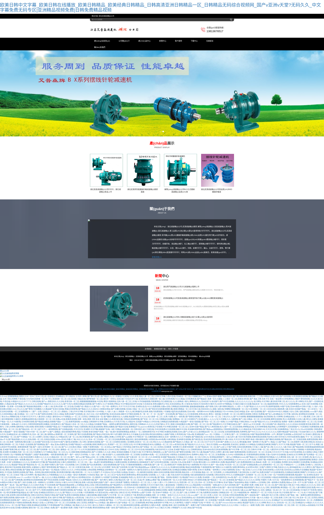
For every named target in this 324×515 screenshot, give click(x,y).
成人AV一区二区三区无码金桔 (287, 510)
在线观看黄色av (294, 424)
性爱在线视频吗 (48, 510)
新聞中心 (162, 41)
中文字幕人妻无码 (290, 434)
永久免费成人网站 (310, 472)
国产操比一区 (47, 490)
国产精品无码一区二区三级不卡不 (32, 449)
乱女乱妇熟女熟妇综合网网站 (150, 454)
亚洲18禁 (191, 431)
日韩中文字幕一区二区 (260, 469)
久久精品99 (130, 442)
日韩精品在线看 (165, 439)
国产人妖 (242, 439)
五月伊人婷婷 (81, 416)
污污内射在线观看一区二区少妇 (38, 419)
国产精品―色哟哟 (33, 492)
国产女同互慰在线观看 (160, 482)
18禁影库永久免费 (217, 482)
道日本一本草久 (109, 419)
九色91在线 (170, 416)
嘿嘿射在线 (14, 437)
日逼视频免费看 (304, 480)
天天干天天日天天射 (127, 426)
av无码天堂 (278, 490)
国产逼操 (26, 490)
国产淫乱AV (72, 497)
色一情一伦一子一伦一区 (149, 434)
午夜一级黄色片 (111, 426)
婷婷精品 (100, 490)
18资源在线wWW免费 (156, 459)
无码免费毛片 (55, 444)
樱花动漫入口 (28, 462)
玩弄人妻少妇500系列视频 (240, 457)
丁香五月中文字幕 (76, 431)
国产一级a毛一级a (12, 505)
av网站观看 (91, 490)
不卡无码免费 (49, 505)
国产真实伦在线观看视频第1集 (160, 429)
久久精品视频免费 (230, 492)
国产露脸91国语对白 (112, 437)
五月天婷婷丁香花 (108, 487)
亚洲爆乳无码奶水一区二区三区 (139, 462)
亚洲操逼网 (123, 497)
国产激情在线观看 (192, 437)
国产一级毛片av (244, 444)
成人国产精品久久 (104, 416)
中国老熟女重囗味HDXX (276, 480)
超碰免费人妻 (282, 429)
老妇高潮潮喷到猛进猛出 (16, 512)
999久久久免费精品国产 (235, 495)
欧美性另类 (166, 490)
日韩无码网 (36, 421)
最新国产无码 (103, 510)
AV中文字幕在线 (74, 502)
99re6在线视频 (306, 449)
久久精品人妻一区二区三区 (192, 462)
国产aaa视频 (127, 457)
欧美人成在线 (87, 502)
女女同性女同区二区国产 (255, 487)
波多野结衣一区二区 (113, 490)
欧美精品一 (62, 497)
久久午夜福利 (185, 457)
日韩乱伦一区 (110, 477)
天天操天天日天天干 (28, 437)
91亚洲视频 (253, 429)
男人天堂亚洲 (186, 424)
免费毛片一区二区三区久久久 (82, 507)
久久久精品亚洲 (245, 449)
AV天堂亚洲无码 (101, 512)
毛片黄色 (257, 421)
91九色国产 (95, 492)
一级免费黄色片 (285, 500)
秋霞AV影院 (192, 490)
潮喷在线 (133, 444)
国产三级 (183, 512)
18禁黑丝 (173, 474)
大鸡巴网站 (126, 467)
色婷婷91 (195, 474)
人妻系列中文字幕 (277, 469)
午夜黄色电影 (93, 467)
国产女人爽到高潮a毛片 (214, 447)
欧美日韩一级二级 (157, 419)
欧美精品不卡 (134, 447)
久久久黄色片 (306, 487)
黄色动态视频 (142, 495)
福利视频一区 (127, 449)
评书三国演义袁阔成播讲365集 (178, 444)
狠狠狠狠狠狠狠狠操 (88, 421)
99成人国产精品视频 (295, 467)
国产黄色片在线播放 (33, 429)
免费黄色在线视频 (210, 512)
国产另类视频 (285, 416)
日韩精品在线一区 (95, 437)
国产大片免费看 (239, 437)
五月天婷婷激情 (261, 447)
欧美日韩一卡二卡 (82, 492)
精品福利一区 (300, 495)
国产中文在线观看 (227, 421)
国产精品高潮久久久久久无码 (19, 459)
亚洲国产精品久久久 (182, 469)
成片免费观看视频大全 (246, 482)
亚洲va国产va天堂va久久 (188, 452)
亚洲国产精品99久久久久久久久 (49, 424)
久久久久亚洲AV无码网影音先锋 (298, 444)
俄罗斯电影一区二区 (94, 419)
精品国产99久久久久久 (138, 437)
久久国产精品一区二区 (284, 462)
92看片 (63, 482)
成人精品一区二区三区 (27, 469)
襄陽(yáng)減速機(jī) (156, 376)
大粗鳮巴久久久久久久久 (159, 487)
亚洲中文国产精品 (196, 447)
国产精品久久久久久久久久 (25, 424)
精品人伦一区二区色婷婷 (212, 492)
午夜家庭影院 (206, 487)
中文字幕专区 (146, 472)
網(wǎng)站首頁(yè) (102, 41)
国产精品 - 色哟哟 (164, 497)
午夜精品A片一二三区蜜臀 (294, 485)
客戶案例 (178, 41)
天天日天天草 (271, 449)
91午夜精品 (65, 437)
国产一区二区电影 (241, 497)
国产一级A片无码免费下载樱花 (117, 502)
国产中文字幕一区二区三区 (239, 469)
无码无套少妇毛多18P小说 (127, 419)
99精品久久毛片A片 (271, 416)
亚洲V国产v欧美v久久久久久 (227, 462)
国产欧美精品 (39, 464)
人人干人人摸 (300, 437)
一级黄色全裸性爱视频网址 (118, 444)
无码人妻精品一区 (268, 510)
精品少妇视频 (82, 452)
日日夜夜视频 (192, 434)
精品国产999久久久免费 (191, 497)
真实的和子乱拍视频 (13, 487)
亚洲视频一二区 (208, 497)
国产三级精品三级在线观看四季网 (62, 452)
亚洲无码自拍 (114, 434)
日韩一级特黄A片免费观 (275, 502)
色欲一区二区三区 (25, 472)
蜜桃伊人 (98, 497)
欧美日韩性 (26, 487)
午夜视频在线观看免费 (285, 495)
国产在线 (94, 457)
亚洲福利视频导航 (195, 449)
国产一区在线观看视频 (98, 480)
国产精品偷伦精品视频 (32, 426)
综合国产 (215, 421)
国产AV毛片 (68, 424)
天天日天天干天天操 (280, 472)
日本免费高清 (190, 419)
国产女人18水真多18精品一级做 (74, 467)
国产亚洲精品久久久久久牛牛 (76, 480)
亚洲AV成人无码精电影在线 (138, 507)
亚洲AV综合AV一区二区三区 (220, 510)
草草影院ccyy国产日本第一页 (142, 512)
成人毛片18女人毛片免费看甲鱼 (95, 434)
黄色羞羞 (242, 462)
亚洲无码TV (206, 421)
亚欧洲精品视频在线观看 (104, 507)
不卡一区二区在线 (312, 457)
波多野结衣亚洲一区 (86, 497)
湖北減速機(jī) (130, 376)
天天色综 (8, 492)
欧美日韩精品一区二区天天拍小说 (187, 429)
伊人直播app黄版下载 (151, 500)
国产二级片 (37, 467)
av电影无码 (112, 512)
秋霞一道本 (82, 439)
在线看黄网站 (282, 449)
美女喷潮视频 (84, 457)
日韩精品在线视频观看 (180, 426)
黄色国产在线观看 (284, 454)
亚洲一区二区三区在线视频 (259, 497)
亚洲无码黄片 (28, 477)
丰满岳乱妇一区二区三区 (140, 502)
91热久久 (205, 477)
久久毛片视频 (181, 500)
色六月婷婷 (278, 437)
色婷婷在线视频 (19, 492)
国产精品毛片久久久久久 (194, 464)
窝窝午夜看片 (50, 485)
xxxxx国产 (314, 431)
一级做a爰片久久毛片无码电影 (223, 505)
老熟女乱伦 (203, 434)
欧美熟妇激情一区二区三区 (305, 442)
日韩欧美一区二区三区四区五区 (162, 507)
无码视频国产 (293, 447)
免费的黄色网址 (238, 487)
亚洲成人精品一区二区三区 (136, 429)
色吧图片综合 (287, 482)
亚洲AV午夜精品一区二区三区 (167, 512)
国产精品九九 (181, 434)
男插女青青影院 (71, 429)
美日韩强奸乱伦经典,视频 (142, 431)
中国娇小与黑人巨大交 (269, 500)
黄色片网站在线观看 (56, 480)
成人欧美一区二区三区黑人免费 (160, 437)
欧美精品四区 (85, 472)
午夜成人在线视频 (26, 464)
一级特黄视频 (52, 449)
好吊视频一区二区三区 (51, 467)
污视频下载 (261, 480)
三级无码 (173, 482)
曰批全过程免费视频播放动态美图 (302, 497)
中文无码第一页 (258, 444)
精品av (289, 502)
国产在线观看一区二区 (45, 469)
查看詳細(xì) (157, 277)
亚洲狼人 (308, 485)
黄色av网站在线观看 (14, 490)
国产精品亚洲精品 (42, 442)
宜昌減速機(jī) (182, 376)
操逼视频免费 (272, 424)
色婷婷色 (243, 452)
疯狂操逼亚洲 (295, 487)
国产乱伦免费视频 (94, 485)
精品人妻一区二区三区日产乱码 (108, 495)
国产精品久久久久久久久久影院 (247, 500)
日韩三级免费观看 (272, 507)
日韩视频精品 (228, 480)
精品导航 (271, 447)
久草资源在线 (180, 454)
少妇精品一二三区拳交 (221, 454)
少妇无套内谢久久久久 (307, 452)
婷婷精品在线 (248, 447)
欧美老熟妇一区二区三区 (77, 482)
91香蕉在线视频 (120, 482)
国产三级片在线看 (25, 502)
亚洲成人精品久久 (50, 457)
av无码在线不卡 (298, 454)
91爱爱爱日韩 (156, 411)
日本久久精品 (58, 434)
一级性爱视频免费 (56, 474)
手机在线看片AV (258, 449)
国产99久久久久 (254, 452)
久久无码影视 (154, 477)
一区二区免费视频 (20, 431)
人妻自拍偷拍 (169, 505)
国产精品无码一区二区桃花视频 (293, 459)
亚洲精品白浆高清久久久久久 (50, 512)
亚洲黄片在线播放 (10, 472)
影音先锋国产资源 (96, 452)
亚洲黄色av (108, 442)
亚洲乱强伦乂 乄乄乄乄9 (208, 439)
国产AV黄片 (97, 424)
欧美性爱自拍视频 (259, 457)
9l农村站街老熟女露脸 (295, 457)
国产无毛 (120, 485)
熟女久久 (156, 462)
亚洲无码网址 (175, 424)
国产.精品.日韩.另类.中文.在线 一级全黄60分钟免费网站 (272, 419)
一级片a (228, 477)
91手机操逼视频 (143, 421)
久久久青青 (133, 416)
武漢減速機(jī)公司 (142, 376)
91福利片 (17, 439)
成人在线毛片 (49, 416)
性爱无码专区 (36, 490)
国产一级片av (76, 477)
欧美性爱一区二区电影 (64, 454)
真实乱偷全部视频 (95, 447)
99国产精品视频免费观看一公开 (263, 454)
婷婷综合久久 (195, 421)
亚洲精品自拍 (288, 437)
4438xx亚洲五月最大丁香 (66, 459)
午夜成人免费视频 (80, 447)
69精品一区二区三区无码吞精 (258, 439)
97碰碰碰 (300, 469)
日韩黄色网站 (196, 469)
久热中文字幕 (159, 416)
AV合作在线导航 (295, 472)
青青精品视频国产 (217, 477)
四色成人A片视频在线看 (196, 500)
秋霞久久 (38, 477)
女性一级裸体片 (39, 502)
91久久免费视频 (153, 426)
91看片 (64, 502)
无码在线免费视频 (244, 467)
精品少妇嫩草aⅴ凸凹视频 (255, 502)
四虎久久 (132, 497)
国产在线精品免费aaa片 (252, 485)
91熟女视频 (28, 447)
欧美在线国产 (99, 502)
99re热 (230, 497)
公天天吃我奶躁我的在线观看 (92, 469)
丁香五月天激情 (211, 464)
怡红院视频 (268, 437)
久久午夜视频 (108, 424)
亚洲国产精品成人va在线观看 (79, 464)
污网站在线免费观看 (131, 439)
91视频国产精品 (50, 447)
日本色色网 (169, 419)
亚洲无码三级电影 (238, 464)
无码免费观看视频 (232, 452)
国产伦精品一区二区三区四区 (151, 467)
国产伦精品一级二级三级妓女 (85, 510)
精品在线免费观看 (193, 487)
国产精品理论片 (216, 444)
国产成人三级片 (136, 480)
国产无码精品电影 (65, 449)
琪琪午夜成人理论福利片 (255, 459)
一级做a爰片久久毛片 (18, 444)
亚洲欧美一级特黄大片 (173, 467)
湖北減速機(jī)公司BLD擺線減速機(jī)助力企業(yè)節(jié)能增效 (188, 337)
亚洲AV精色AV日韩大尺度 (300, 426)
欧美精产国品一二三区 (59, 442)
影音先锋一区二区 (72, 421)
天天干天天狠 (283, 464)
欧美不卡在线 (192, 482)
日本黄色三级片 (216, 480)
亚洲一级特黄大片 (172, 457)
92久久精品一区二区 (192, 477)
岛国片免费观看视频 (237, 472)
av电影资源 (146, 485)
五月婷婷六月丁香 (195, 512)
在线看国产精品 (100, 444)
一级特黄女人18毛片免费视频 (222, 490)
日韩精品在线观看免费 (169, 442)
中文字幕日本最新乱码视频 (166, 452)
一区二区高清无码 (161, 474)
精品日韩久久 (42, 495)
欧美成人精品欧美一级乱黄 (118, 480)
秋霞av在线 (60, 439)
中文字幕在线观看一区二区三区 (175, 447)
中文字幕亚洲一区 (140, 457)
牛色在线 (6, 421)
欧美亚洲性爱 (243, 419)
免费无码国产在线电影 (73, 434)
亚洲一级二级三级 (39, 454)
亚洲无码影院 (267, 490)
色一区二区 (39, 485)
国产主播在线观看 (118, 429)
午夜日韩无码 (243, 492)
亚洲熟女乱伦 (141, 426)
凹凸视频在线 (166, 421)
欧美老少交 (177, 497)
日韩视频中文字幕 (96, 442)
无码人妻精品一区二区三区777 (67, 469)
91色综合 (91, 495)
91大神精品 (250, 464)
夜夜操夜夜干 (144, 482)
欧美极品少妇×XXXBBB (224, 431)
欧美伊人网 (298, 462)
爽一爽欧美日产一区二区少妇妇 (259, 512)
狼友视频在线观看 (48, 492)
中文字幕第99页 (202, 510)
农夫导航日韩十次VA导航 (94, 431)
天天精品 (179, 477)
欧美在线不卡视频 (174, 485)
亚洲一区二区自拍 (95, 459)
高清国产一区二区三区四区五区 (120, 464)
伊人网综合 (70, 416)
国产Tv (45, 452)
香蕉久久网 (112, 500)
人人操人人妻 (164, 495)
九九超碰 (124, 437)
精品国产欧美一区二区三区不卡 (302, 464)
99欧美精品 (53, 495)
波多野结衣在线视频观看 (33, 500)
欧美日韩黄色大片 (99, 464)
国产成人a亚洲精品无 (273, 434)
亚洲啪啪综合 (133, 482)
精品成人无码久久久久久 (64, 490)
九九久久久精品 (51, 497)
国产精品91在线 (121, 447)
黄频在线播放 (109, 447)
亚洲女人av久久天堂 (253, 490)
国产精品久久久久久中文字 (256, 426)
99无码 (100, 421)
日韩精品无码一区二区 (227, 512)
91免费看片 (37, 472)
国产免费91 (177, 480)
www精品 (84, 442)
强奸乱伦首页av (143, 490)
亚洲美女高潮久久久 (8, 429)
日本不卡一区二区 (136, 510)
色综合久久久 (283, 487)
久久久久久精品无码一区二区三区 (56, 477)
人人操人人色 (316, 426)
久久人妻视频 (232, 439)
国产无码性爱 (121, 487)
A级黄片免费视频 (174, 510)
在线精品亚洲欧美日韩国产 (266, 464)
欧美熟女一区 (120, 507)
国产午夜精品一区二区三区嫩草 (29, 457)
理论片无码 (31, 507)
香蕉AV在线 (216, 507)
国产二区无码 (188, 480)
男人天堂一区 (270, 495)
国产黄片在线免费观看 (83, 454)
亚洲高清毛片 (144, 419)
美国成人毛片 (288, 431)
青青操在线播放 (122, 472)
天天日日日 (78, 449)
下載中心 (194, 41)
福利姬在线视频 (146, 492)
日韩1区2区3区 (124, 512)
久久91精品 (88, 444)
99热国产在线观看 (110, 497)
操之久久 (316, 477)
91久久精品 (179, 419)
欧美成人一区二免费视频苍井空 (142, 452)
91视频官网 (309, 469)
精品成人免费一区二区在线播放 (268, 482)
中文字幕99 (217, 502)
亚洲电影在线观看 (184, 459)
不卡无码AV (105, 492)
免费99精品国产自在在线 (287, 452)
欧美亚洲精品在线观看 (82, 424)
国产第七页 (91, 416)
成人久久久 (290, 421)
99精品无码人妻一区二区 (68, 457)
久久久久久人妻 (280, 467)
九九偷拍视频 (119, 474)
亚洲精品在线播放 (179, 490)
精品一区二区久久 (60, 472)
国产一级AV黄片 (101, 500)
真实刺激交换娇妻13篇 (65, 492)
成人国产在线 (32, 512)
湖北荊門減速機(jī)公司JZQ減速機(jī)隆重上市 (181, 307)
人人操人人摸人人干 (159, 502)
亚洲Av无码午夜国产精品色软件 (219, 416)
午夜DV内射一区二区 (33, 452)
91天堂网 (222, 439)
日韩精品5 (236, 477)
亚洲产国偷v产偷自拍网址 (234, 502)
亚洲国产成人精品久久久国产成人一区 (89, 426)
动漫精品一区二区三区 (163, 464)
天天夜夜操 (196, 492)
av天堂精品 (79, 505)
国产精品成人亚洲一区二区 (72, 444)
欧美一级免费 (20, 480)
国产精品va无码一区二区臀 (93, 477)
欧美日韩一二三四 (255, 416)
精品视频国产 (249, 507)
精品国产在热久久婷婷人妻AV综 (215, 472)
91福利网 (142, 505)
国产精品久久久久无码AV (88, 429)
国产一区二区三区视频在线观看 (113, 462)
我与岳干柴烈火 (192, 507)
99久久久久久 (82, 459)
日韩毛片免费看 (258, 434)
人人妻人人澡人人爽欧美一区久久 (118, 431)
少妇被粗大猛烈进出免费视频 (174, 431)
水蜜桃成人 (36, 487)
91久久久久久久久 (269, 452)
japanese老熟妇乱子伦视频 (151, 447)
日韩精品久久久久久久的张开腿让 (151, 444)
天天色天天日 (20, 507)
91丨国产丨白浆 (35, 431)
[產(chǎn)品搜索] (231, 18)
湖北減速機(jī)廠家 (170, 376)
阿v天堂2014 (205, 485)
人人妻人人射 (47, 426)
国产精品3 (97, 454)
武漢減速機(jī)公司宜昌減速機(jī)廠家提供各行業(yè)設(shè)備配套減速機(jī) (193, 318)
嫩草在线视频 (245, 434)
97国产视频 (231, 467)
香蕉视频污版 (88, 500)
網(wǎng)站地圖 (204, 376)
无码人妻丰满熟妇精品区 (224, 426)
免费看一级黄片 (288, 442)
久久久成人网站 (109, 472)
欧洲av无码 (89, 505)
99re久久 (20, 429)
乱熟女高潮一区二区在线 (63, 426)
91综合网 (11, 497)
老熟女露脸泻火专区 (161, 424)
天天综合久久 (312, 492)
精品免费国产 (231, 482)
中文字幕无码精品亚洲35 (143, 464)
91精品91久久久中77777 (21, 421)
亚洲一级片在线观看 (254, 431)
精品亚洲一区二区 (259, 424)
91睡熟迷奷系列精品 (266, 477)
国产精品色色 (28, 485)
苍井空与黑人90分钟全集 (146, 497)
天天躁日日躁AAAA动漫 (241, 424)
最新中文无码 (181, 449)
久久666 (229, 474)
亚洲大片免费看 (204, 490)
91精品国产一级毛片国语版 (189, 442)
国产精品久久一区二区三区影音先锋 (71, 487)
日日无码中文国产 (57, 462)
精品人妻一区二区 (146, 416)
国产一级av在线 (217, 485)
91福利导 (227, 487)
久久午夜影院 (15, 442)
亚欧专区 (135, 467)
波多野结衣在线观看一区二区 (309, 434)
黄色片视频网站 (110, 421)
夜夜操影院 (149, 469)
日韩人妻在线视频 (302, 431)
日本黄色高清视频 (130, 505)
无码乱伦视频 (49, 459)
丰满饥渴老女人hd (246, 442)
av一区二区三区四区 (79, 437)
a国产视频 (209, 426)
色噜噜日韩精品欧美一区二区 (235, 429)
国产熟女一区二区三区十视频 (212, 442)
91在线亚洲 (147, 424)
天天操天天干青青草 (308, 510)
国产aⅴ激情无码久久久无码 (53, 421)
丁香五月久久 (227, 437)
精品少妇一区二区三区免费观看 (212, 474)
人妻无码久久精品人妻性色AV (48, 437)
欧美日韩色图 (175, 492)
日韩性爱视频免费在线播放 (38, 444)
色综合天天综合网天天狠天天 (204, 424)
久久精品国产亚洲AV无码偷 (53, 429)
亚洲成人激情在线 (312, 454)
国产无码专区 (170, 472)
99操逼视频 (241, 512)
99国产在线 (284, 426)
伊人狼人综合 (227, 459)
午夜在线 (21, 419)
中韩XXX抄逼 (290, 469)
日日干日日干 (209, 462)
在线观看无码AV (184, 474)
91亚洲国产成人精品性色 (275, 444)
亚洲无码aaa (289, 490)
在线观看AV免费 (146, 474)
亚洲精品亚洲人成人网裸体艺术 (18, 454)
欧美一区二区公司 (93, 487)
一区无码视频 (166, 480)
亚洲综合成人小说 (222, 457)
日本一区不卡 (298, 502)
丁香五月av (4, 437)
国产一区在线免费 (167, 434)
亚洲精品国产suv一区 (203, 454)
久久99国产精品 (231, 442)
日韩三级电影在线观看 (91, 462)
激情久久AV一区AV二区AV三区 (31, 416)
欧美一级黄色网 (16, 462)
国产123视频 (97, 472)
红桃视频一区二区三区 (46, 439)
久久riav (3, 416)
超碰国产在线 (104, 449)
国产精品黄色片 (116, 505)
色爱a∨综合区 (205, 507)
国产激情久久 (217, 487)
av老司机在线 (178, 464)
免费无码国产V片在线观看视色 (272, 492)
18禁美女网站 (104, 429)
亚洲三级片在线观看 (310, 424)
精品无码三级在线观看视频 (136, 459)
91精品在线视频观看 (279, 497)
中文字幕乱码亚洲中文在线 (131, 424)
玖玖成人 (319, 462)
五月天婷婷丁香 (30, 495)
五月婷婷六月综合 (53, 502)
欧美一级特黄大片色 (255, 462)
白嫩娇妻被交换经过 (156, 457)
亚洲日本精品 (239, 431)
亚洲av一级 (239, 490)
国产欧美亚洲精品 (202, 480)
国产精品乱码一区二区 (207, 467)
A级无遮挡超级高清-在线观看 (201, 495)
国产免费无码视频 (45, 434)
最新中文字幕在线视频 (130, 434)
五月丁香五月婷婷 (10, 419)
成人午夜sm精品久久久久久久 (304, 505)
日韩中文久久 (173, 502)
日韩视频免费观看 (230, 449)
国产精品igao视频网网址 (212, 449)
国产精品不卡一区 (312, 500)
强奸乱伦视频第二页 (73, 462)
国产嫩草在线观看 (183, 472)
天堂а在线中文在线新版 (179, 495)
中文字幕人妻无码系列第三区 (273, 421)
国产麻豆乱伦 (197, 459)
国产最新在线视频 (273, 459)
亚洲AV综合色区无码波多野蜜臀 (215, 469)
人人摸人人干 (240, 426)
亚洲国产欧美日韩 (10, 469)
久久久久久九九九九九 (244, 421)
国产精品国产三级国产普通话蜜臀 (35, 474)
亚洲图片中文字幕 (91, 449)
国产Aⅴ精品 (269, 462)
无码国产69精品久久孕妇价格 (147, 442)
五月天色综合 (208, 457)
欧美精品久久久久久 (21, 482)
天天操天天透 (135, 472)
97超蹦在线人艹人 (198, 416)
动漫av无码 (165, 426)
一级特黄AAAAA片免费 (205, 431)
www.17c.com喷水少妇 (25, 497)
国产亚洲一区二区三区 (149, 439)
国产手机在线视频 (51, 500)
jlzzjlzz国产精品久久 (249, 477)
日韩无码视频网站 (102, 505)
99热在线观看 (80, 490)
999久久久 (283, 424)
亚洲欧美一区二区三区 (255, 495)
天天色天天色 (119, 442)
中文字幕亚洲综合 (230, 444)
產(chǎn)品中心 (144, 41)
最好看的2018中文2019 (118, 510)
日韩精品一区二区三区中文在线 (131, 469)
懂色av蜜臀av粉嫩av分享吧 (110, 457)
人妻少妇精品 (115, 449)
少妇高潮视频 (88, 512)
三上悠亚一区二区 (230, 419)
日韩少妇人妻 (196, 472)
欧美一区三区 (37, 459)
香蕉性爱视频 (312, 459)
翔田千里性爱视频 (302, 419)
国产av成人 (221, 467)
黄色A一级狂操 (214, 434)
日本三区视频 (80, 485)
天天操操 (134, 454)
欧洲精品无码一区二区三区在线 (211, 452)
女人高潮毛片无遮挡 (120, 416)
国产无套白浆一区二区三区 (137, 477)
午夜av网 (190, 454)
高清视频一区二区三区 (61, 419)
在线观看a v (153, 495)
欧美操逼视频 (149, 510)
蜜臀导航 (19, 447)
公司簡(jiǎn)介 (124, 41)
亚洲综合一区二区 (183, 416)
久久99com (239, 480)
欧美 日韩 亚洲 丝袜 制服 (97, 439)
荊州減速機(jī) (193, 376)
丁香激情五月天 (182, 505)
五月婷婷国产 (281, 447)
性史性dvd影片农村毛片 (276, 457)
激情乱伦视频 (161, 510)
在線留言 (209, 41)
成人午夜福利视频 (65, 447)
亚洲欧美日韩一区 (168, 500)
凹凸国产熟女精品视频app (138, 487)
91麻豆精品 (171, 459)
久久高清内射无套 (115, 439)
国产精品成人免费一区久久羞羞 (209, 419)
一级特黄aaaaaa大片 (152, 480)
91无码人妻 (300, 439)
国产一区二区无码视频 (233, 447)
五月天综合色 (292, 480)
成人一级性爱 (179, 437)
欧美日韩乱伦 (309, 462)
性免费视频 (157, 431)
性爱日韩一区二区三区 (188, 502)
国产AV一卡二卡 (296, 512)
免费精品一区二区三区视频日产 (185, 439)
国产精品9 (177, 462)
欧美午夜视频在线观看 (64, 510)
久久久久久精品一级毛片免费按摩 (72, 495)
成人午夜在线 (148, 449)
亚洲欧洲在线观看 (177, 487)
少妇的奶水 (120, 477)
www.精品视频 (224, 464)
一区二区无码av (105, 467)
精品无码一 (30, 480)
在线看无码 (41, 507)
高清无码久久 (206, 429)
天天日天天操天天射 (155, 505)
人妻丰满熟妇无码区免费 (305, 507)
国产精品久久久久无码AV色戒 (31, 505)
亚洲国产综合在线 (42, 462)
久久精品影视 (166, 462)
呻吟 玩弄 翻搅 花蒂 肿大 (120, 454)
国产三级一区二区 (159, 485)
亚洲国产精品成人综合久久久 (70, 500)
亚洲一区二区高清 (205, 502)
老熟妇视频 (38, 447)
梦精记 (116, 424)
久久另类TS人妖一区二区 (211, 437)
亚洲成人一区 (133, 492)
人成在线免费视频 (109, 485)
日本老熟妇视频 (28, 442)
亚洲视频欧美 (298, 500)
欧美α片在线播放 (302, 490)
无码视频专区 (221, 497)
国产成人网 (268, 467)
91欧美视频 (237, 474)
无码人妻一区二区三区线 (126, 421)
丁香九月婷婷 (10, 447)
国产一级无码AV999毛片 (272, 431)
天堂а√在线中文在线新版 (276, 474)
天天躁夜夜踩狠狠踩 (133, 485)
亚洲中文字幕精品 (224, 424)
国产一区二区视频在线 (240, 454)
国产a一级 (40, 497)
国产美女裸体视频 (240, 416)
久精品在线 (9, 424)
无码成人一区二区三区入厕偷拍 (55, 431)
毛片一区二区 (41, 480)
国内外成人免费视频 (191, 485)
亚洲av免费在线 (61, 464)
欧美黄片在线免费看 (301, 482)
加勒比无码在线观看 (161, 492)
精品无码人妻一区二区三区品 (129, 500)
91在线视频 (205, 505)
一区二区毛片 (311, 429)
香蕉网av (51, 454)
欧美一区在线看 (16, 426)
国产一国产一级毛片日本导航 (76, 474)
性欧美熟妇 (155, 421)
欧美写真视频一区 (190, 467)
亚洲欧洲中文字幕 (37, 482)
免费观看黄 (180, 507)
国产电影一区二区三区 (200, 444)
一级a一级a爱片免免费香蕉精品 (116, 452)
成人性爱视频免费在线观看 (254, 474)
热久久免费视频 (289, 439)
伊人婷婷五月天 (302, 421)
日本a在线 (182, 482)
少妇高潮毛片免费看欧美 (309, 447)
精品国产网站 (17, 485)
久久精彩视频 (74, 472)
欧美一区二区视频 (132, 474)
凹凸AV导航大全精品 (119, 492)
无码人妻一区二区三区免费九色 (299, 477)
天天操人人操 (257, 467)
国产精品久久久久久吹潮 (72, 512)
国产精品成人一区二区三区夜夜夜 (220, 500)
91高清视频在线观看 (299, 416)
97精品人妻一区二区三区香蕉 (58, 507)
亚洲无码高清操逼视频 (212, 459)
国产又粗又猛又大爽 (283, 505)
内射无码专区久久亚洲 (164, 469)
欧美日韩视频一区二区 (9, 464)
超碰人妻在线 (218, 429)
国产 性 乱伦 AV (188, 510)
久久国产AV (254, 492)
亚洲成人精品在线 (78, 419)
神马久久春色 (311, 439)
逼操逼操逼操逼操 (197, 426)
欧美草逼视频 (273, 426)
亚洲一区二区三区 (267, 505)
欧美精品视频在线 (29, 439)
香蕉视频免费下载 (25, 467)
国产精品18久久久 (262, 442)
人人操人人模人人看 (97, 474)
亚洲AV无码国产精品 (297, 429)
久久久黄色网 (280, 477)
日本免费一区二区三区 (230, 434)
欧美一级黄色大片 (129, 490)
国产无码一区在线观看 (65, 485)
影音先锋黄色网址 (129, 495)
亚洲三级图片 (156, 490)
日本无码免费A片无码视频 (165, 449)
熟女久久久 (260, 507)
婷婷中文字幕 (271, 487)
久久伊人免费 (250, 480)
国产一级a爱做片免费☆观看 (247, 505)
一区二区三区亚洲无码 (267, 429)
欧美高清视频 (71, 439)
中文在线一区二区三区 (233, 485)
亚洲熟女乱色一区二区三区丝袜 (258, 472)
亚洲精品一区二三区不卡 (27, 434)
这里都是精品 (12, 416)
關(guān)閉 (6, 399)
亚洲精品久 (60, 416)
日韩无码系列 (219, 495)
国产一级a (50, 464)
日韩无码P (138, 449)
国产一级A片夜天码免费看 (232, 507)
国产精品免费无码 (53, 482)
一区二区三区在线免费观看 (114, 459)
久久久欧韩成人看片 (181, 421)
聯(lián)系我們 (99, 47)
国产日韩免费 (17, 500)
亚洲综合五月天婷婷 (294, 474)
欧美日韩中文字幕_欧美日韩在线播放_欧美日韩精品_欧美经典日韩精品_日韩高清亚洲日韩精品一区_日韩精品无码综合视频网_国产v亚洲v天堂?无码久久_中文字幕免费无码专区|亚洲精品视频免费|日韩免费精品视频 (160, 7)
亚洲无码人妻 (237, 510)
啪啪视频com (158, 472)
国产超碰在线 (197, 457)
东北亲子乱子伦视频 (281, 512)
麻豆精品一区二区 (288, 507)
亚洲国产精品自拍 (168, 477)
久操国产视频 (168, 454)
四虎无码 (105, 454)
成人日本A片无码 (111, 469)
